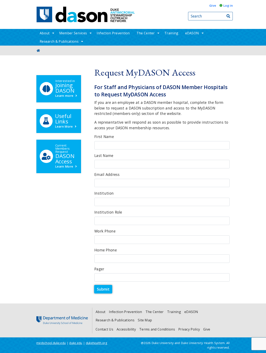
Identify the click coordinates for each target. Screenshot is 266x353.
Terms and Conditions (157, 329)
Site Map (145, 320)
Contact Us (104, 329)
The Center (146, 33)
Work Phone (105, 231)
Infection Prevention (113, 33)
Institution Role (108, 212)
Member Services (73, 33)
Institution (104, 193)
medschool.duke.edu (51, 343)
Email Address (106, 174)
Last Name (103, 155)
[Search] (228, 16)
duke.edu (75, 343)
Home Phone (105, 249)
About (45, 33)
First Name (104, 136)
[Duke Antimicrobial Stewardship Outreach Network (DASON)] (95, 14)
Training (171, 33)
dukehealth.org (96, 343)
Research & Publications (59, 41)
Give (212, 5)
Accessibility (126, 329)
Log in (228, 5)
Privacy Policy (189, 329)
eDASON (192, 33)
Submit (103, 289)
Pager (99, 268)
